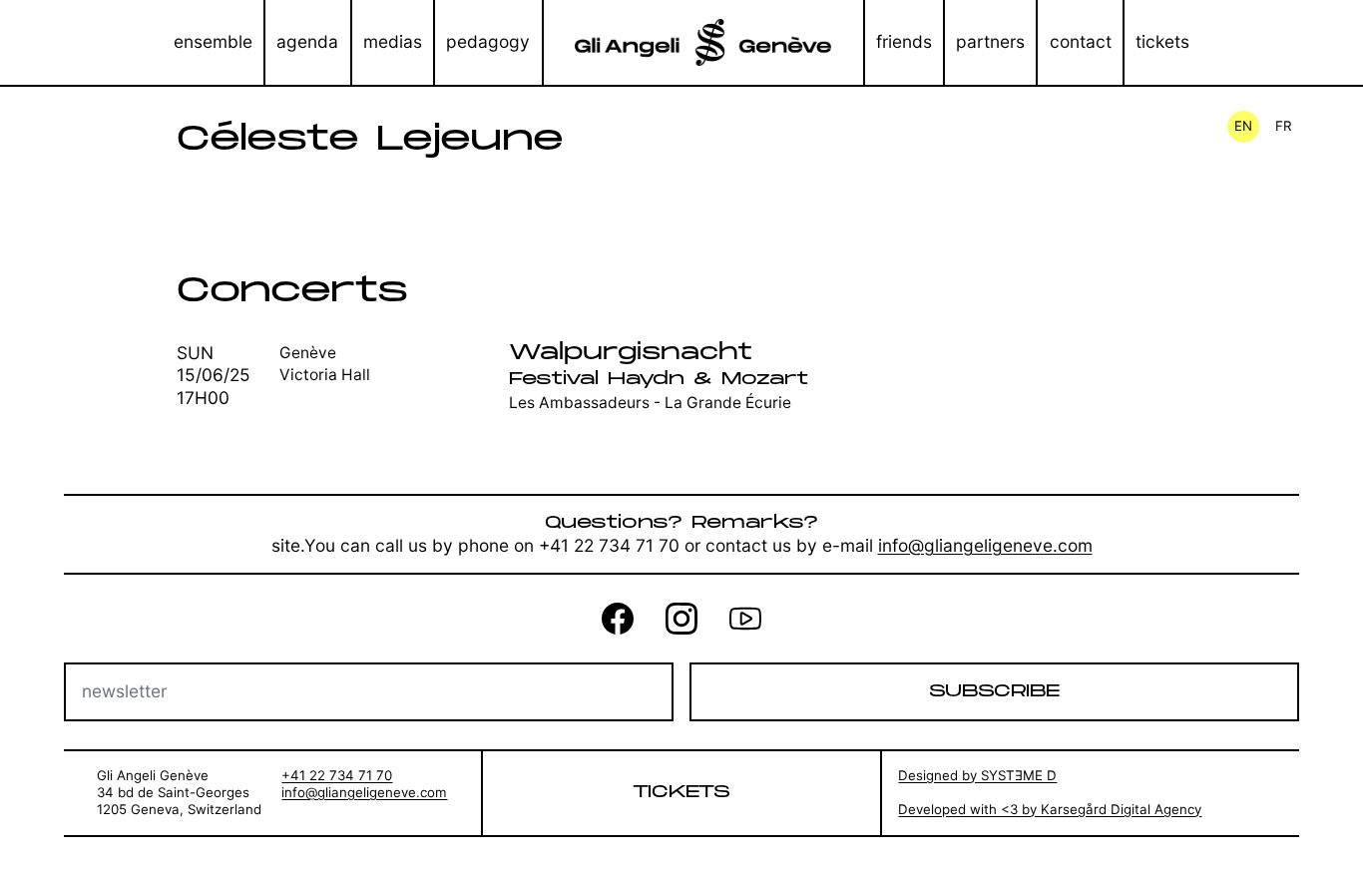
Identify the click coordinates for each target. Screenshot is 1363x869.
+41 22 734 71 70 (336, 775)
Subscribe (994, 690)
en (1243, 126)
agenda (307, 41)
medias (392, 41)
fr (1283, 126)
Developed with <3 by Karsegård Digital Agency (1049, 809)
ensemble (213, 41)
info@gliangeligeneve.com (985, 545)
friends (904, 41)
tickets (1162, 41)
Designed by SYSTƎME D (977, 775)
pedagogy (488, 41)
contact (1081, 41)
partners (990, 41)
